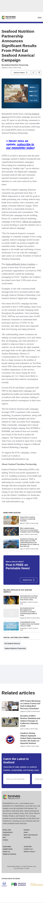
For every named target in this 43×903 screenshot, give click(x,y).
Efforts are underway (31, 221)
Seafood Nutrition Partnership (16, 65)
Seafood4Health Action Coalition (20, 264)
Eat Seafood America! (12, 643)
